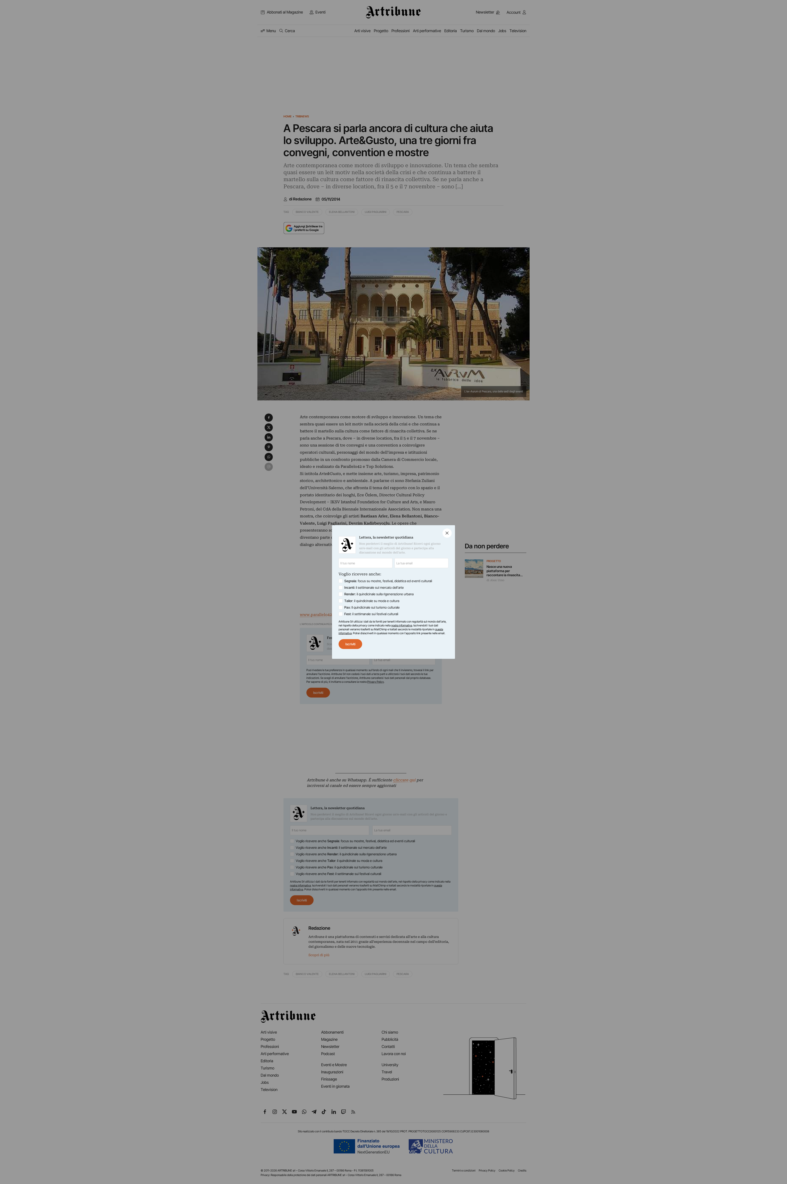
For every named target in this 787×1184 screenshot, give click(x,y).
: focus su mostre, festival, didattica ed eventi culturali (388, 581)
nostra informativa (401, 625)
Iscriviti (350, 644)
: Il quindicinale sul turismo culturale (372, 607)
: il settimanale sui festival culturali (371, 614)
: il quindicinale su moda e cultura (371, 601)
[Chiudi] (447, 533)
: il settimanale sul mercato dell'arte (374, 587)
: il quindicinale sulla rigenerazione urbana (379, 594)
